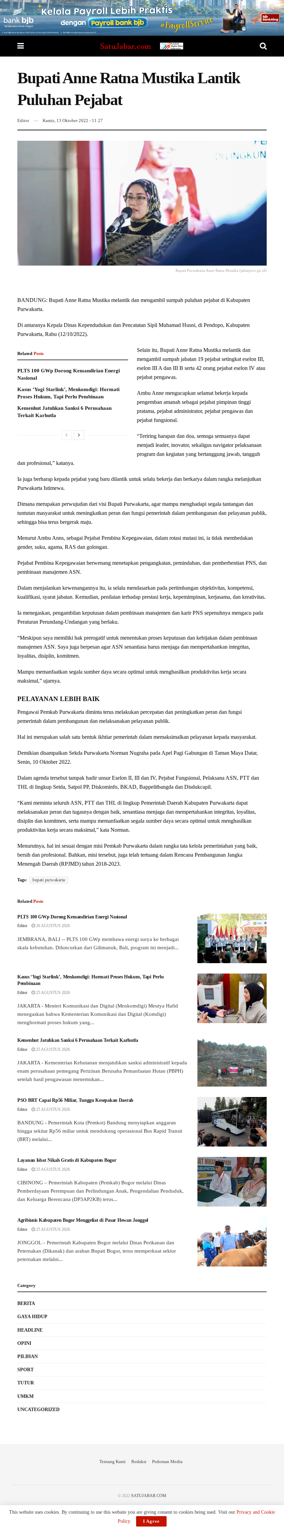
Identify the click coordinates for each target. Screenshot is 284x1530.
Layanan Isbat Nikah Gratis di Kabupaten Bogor (66, 1160)
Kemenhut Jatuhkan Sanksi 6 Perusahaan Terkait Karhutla (77, 1040)
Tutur (25, 1382)
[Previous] (66, 435)
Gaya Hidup (32, 1316)
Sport (25, 1369)
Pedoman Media (167, 1461)
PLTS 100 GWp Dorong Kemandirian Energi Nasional (72, 916)
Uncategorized (38, 1409)
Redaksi (139, 1461)
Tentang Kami (112, 1461)
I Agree (151, 1521)
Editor (23, 120)
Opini (24, 1343)
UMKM (25, 1396)
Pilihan (27, 1356)
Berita (26, 1303)
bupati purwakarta (49, 880)
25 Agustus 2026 (52, 992)
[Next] (79, 435)
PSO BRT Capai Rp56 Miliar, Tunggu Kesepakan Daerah (75, 1100)
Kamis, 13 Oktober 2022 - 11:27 (73, 120)
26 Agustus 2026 (52, 925)
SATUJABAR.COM (148, 1495)
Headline (30, 1330)
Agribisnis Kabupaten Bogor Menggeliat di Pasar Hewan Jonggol (82, 1220)
